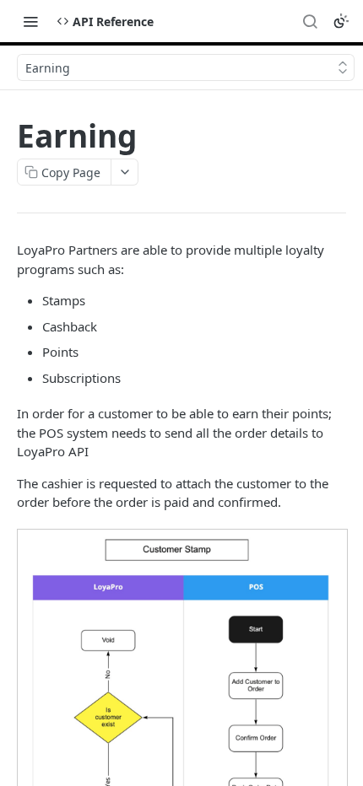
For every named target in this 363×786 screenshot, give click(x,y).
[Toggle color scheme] (341, 21)
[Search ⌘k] (309, 21)
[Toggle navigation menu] (30, 21)
